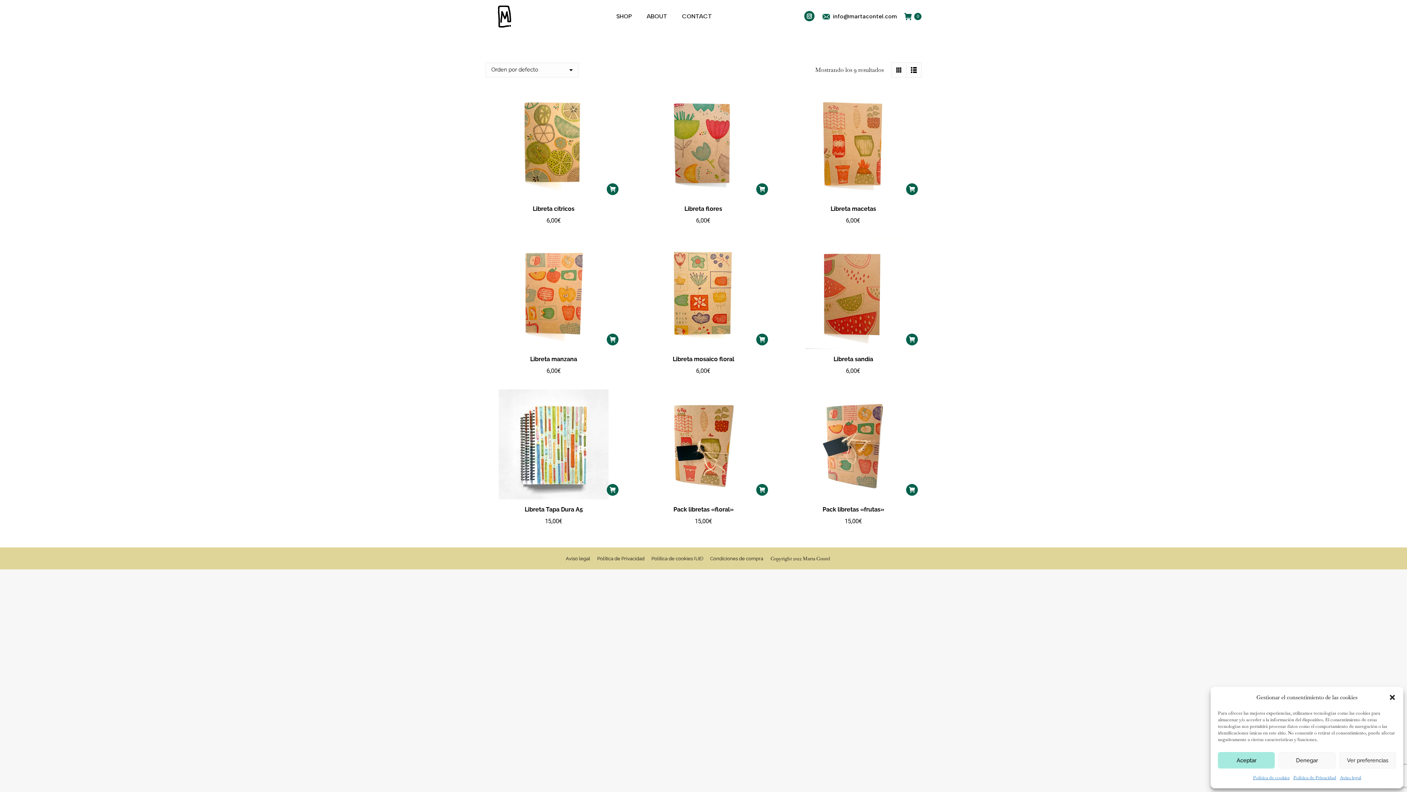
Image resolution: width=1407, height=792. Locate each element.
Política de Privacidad (1314, 778)
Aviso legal (1350, 778)
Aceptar (1246, 760)
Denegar (1307, 760)
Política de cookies (1271, 778)
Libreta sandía (853, 359)
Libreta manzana (553, 359)
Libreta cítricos (554, 208)
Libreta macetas (853, 208)
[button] (1392, 697)
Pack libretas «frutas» (853, 509)
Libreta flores (703, 208)
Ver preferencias (1367, 760)
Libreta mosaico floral (703, 359)
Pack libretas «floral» (703, 509)
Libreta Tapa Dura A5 (554, 509)
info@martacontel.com (865, 16)
